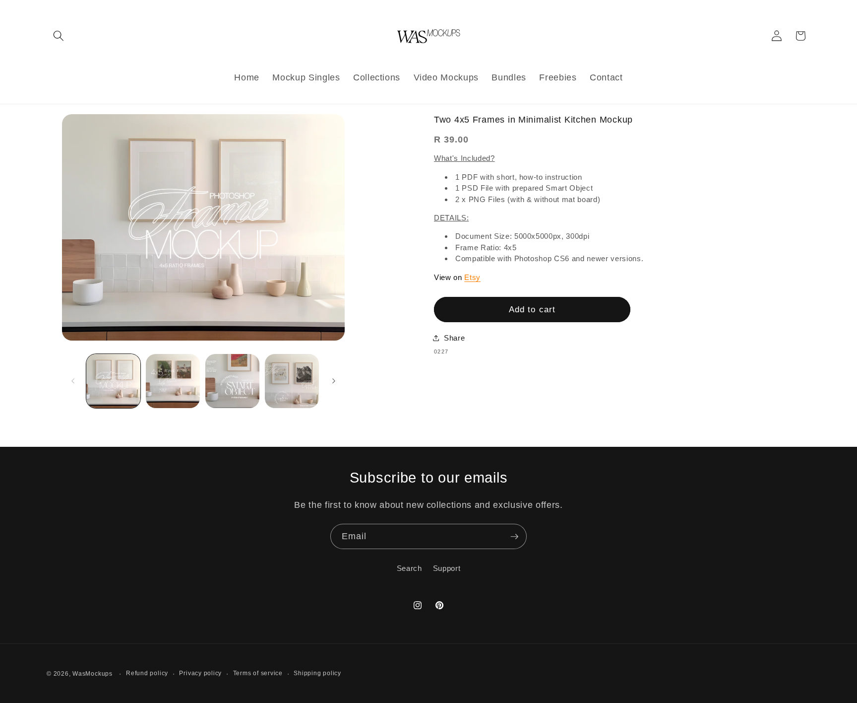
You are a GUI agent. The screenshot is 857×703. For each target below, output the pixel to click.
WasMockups (92, 673)
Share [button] (454, 338)
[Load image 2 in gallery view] (173, 381)
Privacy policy (200, 673)
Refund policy (147, 673)
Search (409, 568)
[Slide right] (334, 381)
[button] (58, 36)
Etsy (472, 277)
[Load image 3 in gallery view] (232, 381)
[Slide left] (73, 381)
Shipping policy (317, 673)
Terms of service (258, 673)
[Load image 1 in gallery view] (113, 381)
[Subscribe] (514, 537)
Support (447, 568)
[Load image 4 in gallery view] (292, 381)
